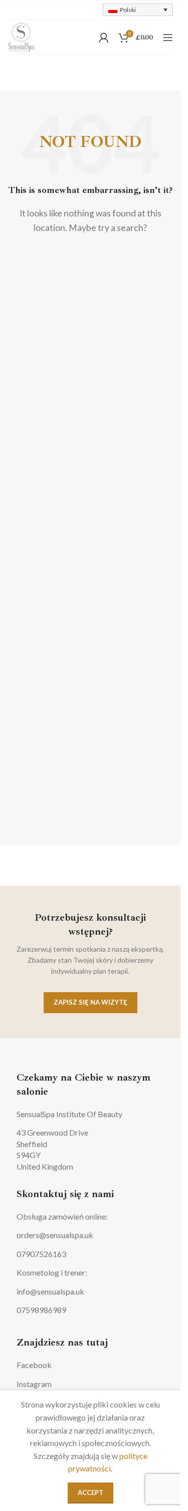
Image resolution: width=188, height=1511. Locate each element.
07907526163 (41, 1254)
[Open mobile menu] (168, 37)
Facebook (34, 1365)
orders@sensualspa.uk (55, 1235)
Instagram (34, 1384)
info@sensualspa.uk (50, 1291)
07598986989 (41, 1310)
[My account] (104, 37)
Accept (90, 1493)
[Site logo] (21, 36)
